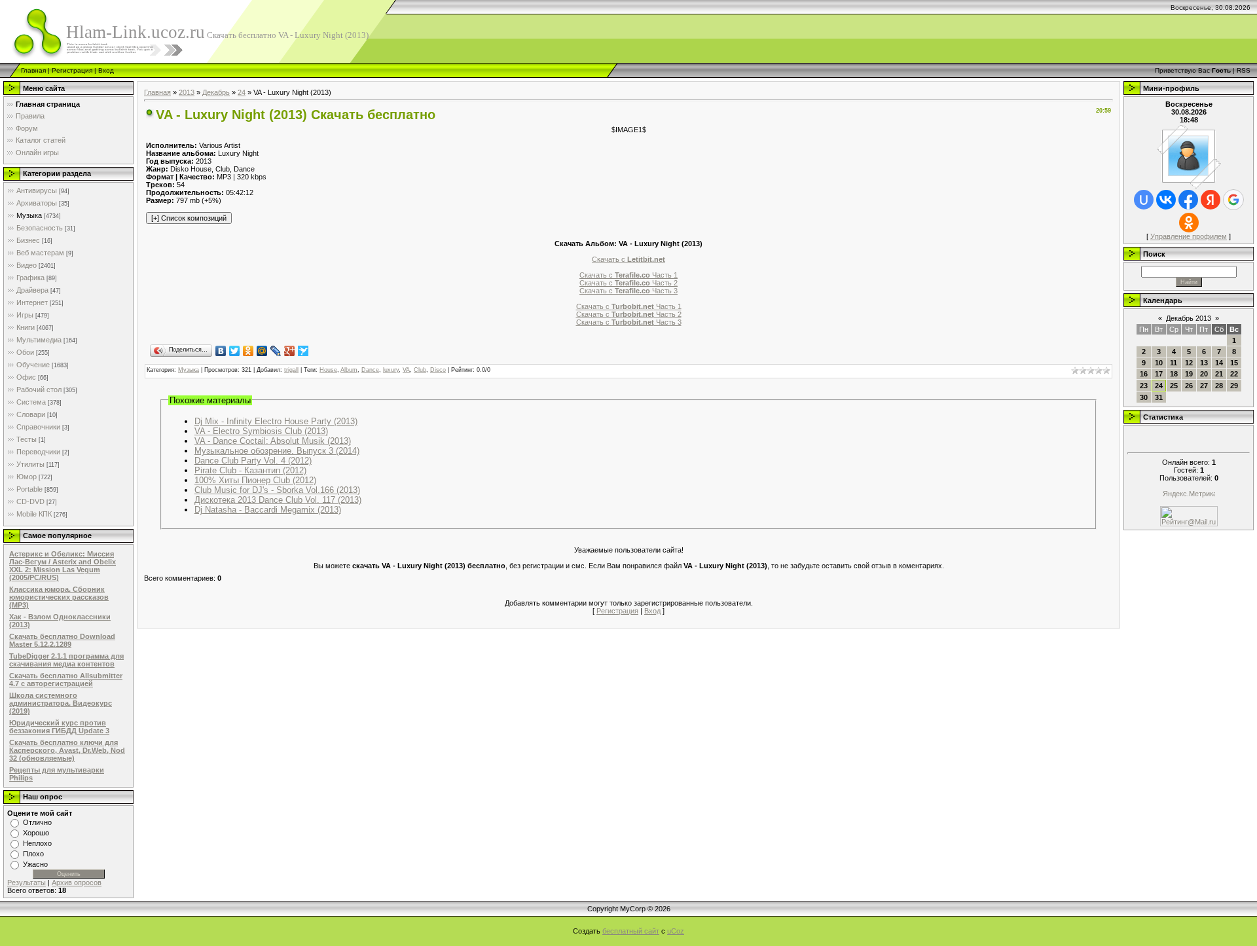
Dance (370, 370)
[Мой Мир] (262, 350)
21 (1219, 374)
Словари (30, 414)
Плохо (33, 854)
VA (406, 370)
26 (1189, 386)
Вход (106, 70)
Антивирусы (36, 190)
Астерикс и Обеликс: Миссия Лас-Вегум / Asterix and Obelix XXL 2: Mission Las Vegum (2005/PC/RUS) (62, 565)
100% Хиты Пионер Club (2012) (255, 480)
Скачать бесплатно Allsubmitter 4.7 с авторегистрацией (65, 679)
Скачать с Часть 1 (628, 275)
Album (348, 370)
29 (1234, 386)
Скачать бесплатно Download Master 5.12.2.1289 (62, 640)
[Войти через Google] (1233, 199)
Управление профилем (1188, 236)
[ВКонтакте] (221, 350)
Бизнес (28, 240)
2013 (186, 92)
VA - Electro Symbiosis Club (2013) (261, 431)
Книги (25, 327)
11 (1173, 363)
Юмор (26, 477)
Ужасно (35, 864)
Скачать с (628, 259)
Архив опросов (76, 882)
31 (1159, 397)
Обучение (33, 365)
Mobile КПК (34, 514)
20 (1204, 374)
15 (1234, 363)
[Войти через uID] (1144, 199)
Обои (25, 352)
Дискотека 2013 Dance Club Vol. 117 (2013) (277, 500)
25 (1174, 386)
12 (1189, 363)
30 (1144, 397)
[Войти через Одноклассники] (1189, 222)
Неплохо (37, 843)
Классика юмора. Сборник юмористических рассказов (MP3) (59, 597)
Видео (26, 265)
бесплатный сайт (630, 931)
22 (1234, 374)
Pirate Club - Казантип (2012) (250, 470)
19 (1189, 374)
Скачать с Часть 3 (628, 291)
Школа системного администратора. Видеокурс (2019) (60, 703)
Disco (438, 370)
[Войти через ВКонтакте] (1166, 199)
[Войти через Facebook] (1188, 199)
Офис (26, 377)
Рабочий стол (39, 389)
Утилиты (30, 464)
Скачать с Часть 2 (628, 283)
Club (420, 370)
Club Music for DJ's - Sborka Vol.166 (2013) (277, 490)
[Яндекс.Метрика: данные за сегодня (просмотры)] (1189, 495)
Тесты (26, 439)
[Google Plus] (290, 350)
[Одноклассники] (248, 350)
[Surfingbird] (303, 350)
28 (1219, 386)
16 (1144, 374)
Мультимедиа (39, 340)
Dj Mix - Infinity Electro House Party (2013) (275, 421)
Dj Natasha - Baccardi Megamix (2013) (267, 510)
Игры (24, 315)
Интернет (32, 302)
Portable (29, 489)
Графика (30, 278)
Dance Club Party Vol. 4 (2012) (253, 460)
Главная (33, 70)
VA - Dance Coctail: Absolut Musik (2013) (272, 441)
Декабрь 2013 (1188, 318)
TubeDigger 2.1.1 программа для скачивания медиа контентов (66, 660)
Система (31, 402)
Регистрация (72, 70)
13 (1204, 363)
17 (1159, 374)
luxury (391, 370)
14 (1219, 363)
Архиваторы (36, 203)
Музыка (29, 215)
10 (1159, 363)
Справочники (38, 427)
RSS (1243, 70)
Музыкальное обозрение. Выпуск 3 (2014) (276, 451)
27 (1204, 386)
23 (1144, 386)
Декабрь (216, 92)
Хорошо (36, 833)
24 (242, 92)
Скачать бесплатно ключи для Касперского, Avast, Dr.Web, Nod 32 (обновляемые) (67, 750)
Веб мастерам (40, 253)
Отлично (37, 822)
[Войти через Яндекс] (1210, 199)
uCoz (675, 931)
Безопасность (39, 228)
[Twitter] (235, 350)
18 (1174, 374)
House (328, 370)
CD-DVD (30, 501)
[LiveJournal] (276, 350)
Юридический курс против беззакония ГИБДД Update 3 (59, 727)
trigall (291, 370)
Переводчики (38, 452)
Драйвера (32, 290)
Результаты (26, 882)
